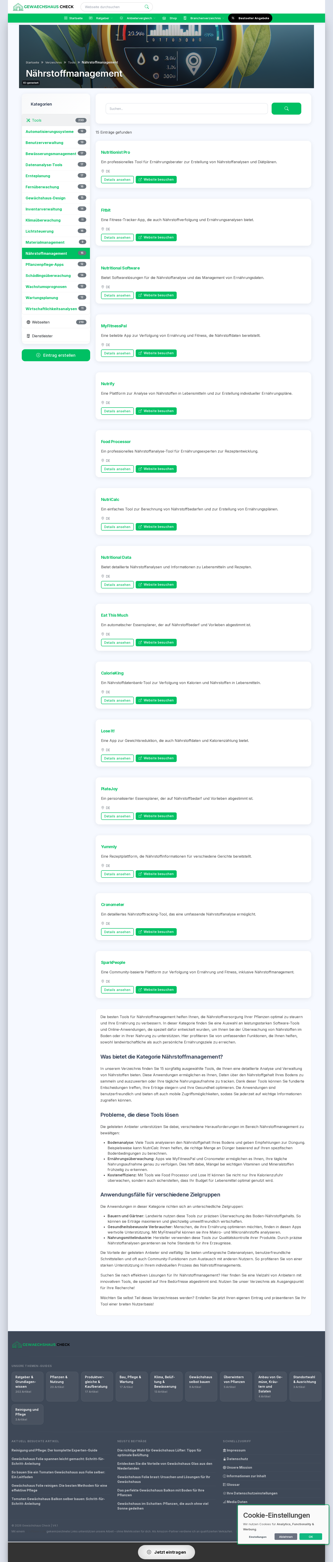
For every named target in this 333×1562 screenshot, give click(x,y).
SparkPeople (113, 962)
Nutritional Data (116, 557)
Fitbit (106, 210)
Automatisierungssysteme (50, 131)
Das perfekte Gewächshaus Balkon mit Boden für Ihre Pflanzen (160, 1492)
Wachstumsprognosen (46, 286)
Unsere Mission (239, 1467)
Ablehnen (286, 1536)
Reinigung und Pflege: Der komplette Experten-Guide (54, 1450)
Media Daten (236, 1502)
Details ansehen (117, 180)
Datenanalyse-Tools (44, 165)
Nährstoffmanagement (46, 253)
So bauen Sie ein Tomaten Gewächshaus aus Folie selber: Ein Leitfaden (58, 1474)
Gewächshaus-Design (45, 198)
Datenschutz (237, 1459)
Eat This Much (114, 615)
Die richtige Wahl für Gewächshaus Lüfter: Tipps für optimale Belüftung (159, 1452)
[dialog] (283, 1524)
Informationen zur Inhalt (246, 1476)
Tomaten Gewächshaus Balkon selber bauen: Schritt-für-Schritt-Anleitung (58, 1501)
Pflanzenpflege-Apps (45, 264)
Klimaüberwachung (43, 220)
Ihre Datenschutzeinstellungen (252, 1493)
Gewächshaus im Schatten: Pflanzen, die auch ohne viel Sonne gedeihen (162, 1506)
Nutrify (108, 383)
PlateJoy (109, 788)
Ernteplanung (38, 176)
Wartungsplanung (42, 297)
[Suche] (147, 7)
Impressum (236, 1450)
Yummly (109, 846)
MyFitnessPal (114, 325)
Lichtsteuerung (39, 231)
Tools (72, 62)
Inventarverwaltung (44, 209)
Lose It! (108, 731)
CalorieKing (112, 673)
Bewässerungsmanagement (51, 153)
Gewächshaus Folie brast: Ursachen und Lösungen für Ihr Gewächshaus (163, 1479)
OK (311, 1536)
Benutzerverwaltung (44, 142)
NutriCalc (110, 499)
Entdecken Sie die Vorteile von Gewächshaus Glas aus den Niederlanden (164, 1466)
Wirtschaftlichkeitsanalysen (51, 309)
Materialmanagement (45, 242)
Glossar (233, 1484)
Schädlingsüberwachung (48, 275)
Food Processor (116, 441)
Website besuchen (158, 179)
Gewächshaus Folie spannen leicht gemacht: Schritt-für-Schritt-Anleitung (58, 1461)
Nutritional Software (120, 268)
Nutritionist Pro (115, 152)
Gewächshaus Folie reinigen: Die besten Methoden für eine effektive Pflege (59, 1488)
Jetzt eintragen (169, 1552)
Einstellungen (257, 1536)
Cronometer (113, 904)
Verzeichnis (53, 62)
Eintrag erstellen (58, 355)
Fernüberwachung (42, 187)
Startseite (32, 62)
